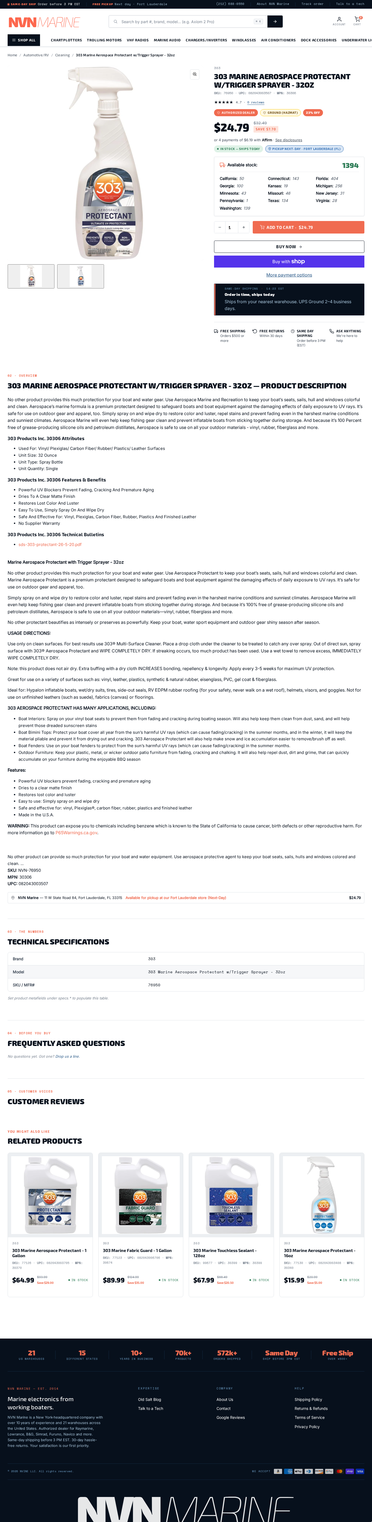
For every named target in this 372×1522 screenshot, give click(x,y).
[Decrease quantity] (219, 227)
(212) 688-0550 (230, 4)
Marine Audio (167, 40)
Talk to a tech (350, 4)
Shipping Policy (308, 1399)
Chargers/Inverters (206, 40)
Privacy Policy (307, 1426)
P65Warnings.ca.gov (76, 832)
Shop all (27, 40)
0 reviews (255, 102)
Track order (312, 4)
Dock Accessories (319, 40)
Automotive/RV (36, 55)
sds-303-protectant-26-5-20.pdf (50, 544)
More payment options (289, 275)
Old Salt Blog (149, 1399)
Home (12, 55)
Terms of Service (310, 1417)
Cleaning (62, 55)
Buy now (286, 246)
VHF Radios (138, 40)
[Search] (275, 21)
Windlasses (244, 40)
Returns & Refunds (311, 1408)
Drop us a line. (67, 1056)
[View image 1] (31, 276)
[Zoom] (194, 74)
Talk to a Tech (150, 1408)
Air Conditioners (278, 40)
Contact (224, 1408)
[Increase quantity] (243, 227)
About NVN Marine (273, 4)
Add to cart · (290, 227)
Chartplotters (66, 40)
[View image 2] (80, 276)
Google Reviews (231, 1417)
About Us (225, 1399)
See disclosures (288, 140)
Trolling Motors (104, 40)
